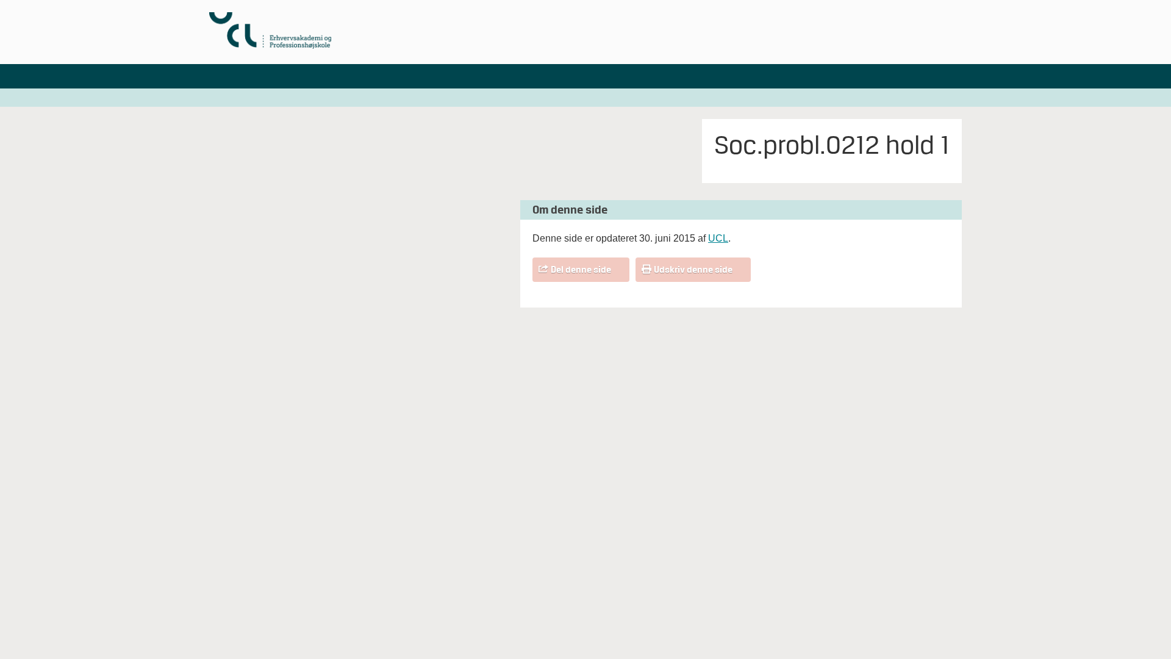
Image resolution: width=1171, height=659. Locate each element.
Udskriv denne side (693, 269)
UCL (718, 238)
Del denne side (581, 269)
